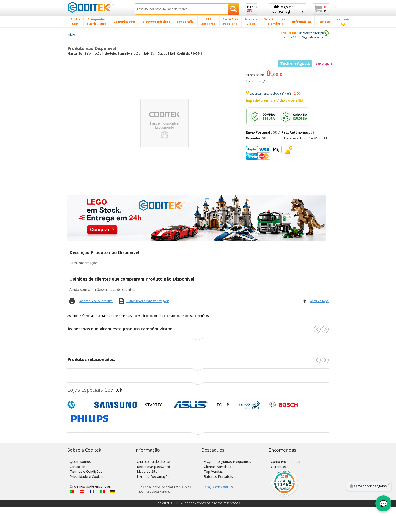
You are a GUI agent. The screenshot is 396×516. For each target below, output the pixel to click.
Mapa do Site (147, 471)
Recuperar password (153, 466)
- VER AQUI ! (306, 63)
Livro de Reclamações (154, 476)
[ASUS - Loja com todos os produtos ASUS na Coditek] (190, 405)
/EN (252, 7)
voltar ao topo (319, 301)
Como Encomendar (286, 461)
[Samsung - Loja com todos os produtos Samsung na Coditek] (115, 405)
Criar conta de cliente (153, 461)
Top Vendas (213, 471)
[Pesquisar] (233, 9)
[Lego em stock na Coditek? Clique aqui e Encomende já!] (196, 218)
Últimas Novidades (219, 466)
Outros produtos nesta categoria (147, 301)
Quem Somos (80, 461)
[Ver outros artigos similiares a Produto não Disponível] (325, 329)
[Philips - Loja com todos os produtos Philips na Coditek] (89, 419)
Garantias (278, 466)
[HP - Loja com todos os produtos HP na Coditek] (78, 405)
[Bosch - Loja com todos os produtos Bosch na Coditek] (283, 405)
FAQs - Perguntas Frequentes (227, 461)
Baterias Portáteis (218, 476)
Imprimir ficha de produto (96, 301)
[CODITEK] (97, 7)
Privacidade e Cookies (87, 476)
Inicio (71, 34)
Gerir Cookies (223, 487)
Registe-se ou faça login (283, 9)
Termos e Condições (86, 471)
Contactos (78, 466)
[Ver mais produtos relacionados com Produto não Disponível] (325, 360)
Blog (207, 487)
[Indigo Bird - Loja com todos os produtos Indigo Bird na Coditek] (249, 405)
